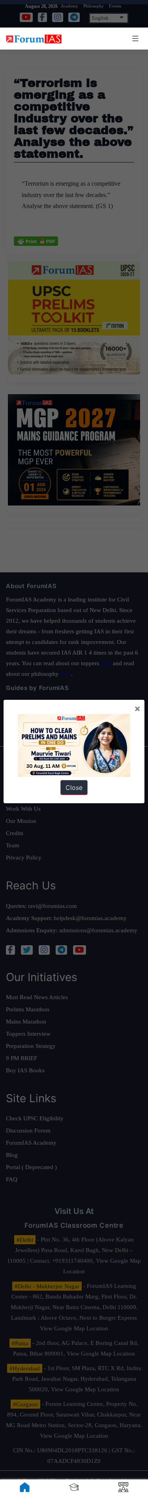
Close (74, 787)
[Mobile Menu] (134, 38)
